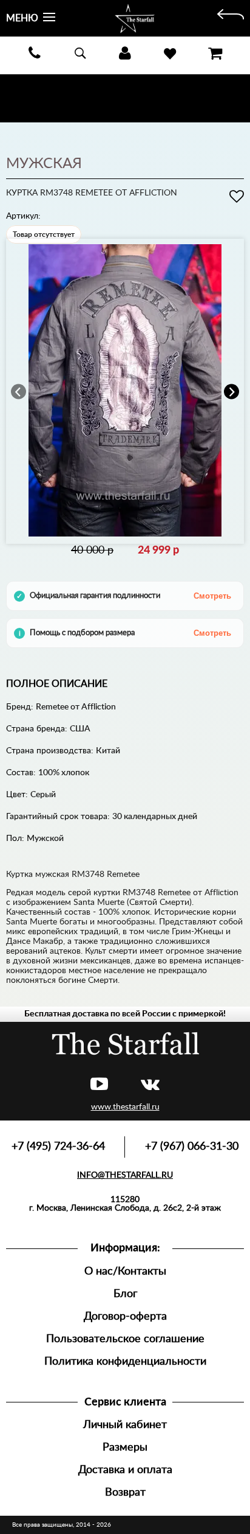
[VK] (150, 1085)
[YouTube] (99, 1085)
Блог (125, 1294)
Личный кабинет (125, 1425)
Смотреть (212, 595)
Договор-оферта (125, 1316)
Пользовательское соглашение (125, 1339)
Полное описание (56, 684)
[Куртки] (230, 18)
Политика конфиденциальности (125, 1361)
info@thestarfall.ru (125, 1175)
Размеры (125, 1447)
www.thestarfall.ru (125, 1107)
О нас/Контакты (125, 1271)
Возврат (125, 1492)
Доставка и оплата (125, 1470)
